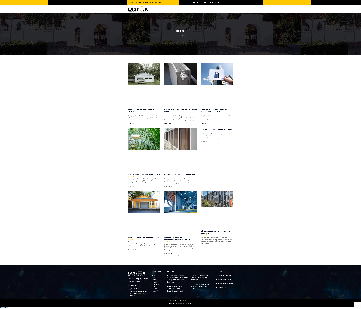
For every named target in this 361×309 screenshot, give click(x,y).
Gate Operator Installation (175, 280)
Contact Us (224, 9)
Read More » (132, 123)
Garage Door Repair (173, 289)
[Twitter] (197, 2)
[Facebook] (193, 2)
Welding (193, 289)
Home (178, 36)
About (159, 9)
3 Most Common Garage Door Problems (143, 237)
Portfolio (189, 9)
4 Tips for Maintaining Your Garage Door (179, 174)
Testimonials (206, 9)
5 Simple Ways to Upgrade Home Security (144, 174)
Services (174, 9)
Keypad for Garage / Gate (199, 286)
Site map (155, 289)
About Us (155, 277)
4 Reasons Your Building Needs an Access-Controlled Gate (214, 110)
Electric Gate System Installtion (177, 277)
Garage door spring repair (175, 291)
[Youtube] (205, 2)
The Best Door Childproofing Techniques (216, 129)
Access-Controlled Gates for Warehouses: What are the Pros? (177, 239)
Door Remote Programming (200, 284)
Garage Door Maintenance (199, 275)
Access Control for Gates (175, 275)
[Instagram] (201, 2)
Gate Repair (171, 282)
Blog (153, 286)
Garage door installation (174, 286)
